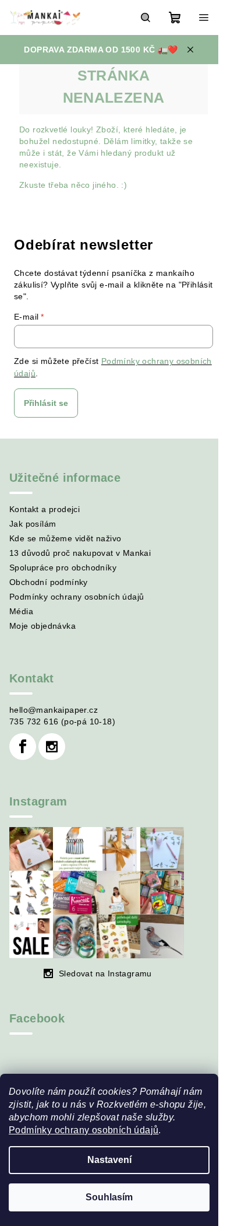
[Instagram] (51, 746)
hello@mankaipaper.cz (53, 709)
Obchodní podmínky (48, 582)
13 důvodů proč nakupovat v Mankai (80, 553)
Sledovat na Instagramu (105, 973)
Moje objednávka (42, 625)
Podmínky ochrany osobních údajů (83, 1130)
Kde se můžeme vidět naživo (65, 538)
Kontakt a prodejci (44, 509)
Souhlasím (109, 1197)
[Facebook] (22, 746)
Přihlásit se (46, 403)
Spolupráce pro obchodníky (62, 567)
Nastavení (109, 1160)
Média (21, 611)
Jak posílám (32, 523)
